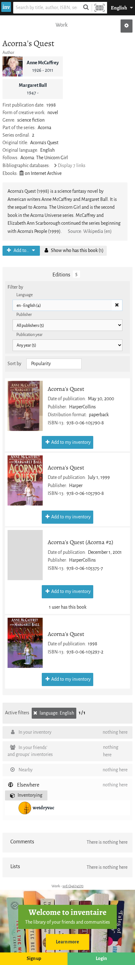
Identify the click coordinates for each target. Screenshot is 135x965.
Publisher (24, 314)
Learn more (67, 942)
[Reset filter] (117, 305)
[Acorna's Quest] (25, 406)
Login (101, 959)
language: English (56, 713)
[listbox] (54, 364)
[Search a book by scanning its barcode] (99, 7)
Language (24, 294)
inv (6, 7)
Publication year (29, 334)
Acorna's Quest (66, 389)
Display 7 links (71, 166)
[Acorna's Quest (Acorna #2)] (25, 555)
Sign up (34, 959)
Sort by (14, 364)
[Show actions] (126, 26)
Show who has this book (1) (77, 251)
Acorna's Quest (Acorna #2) (80, 542)
